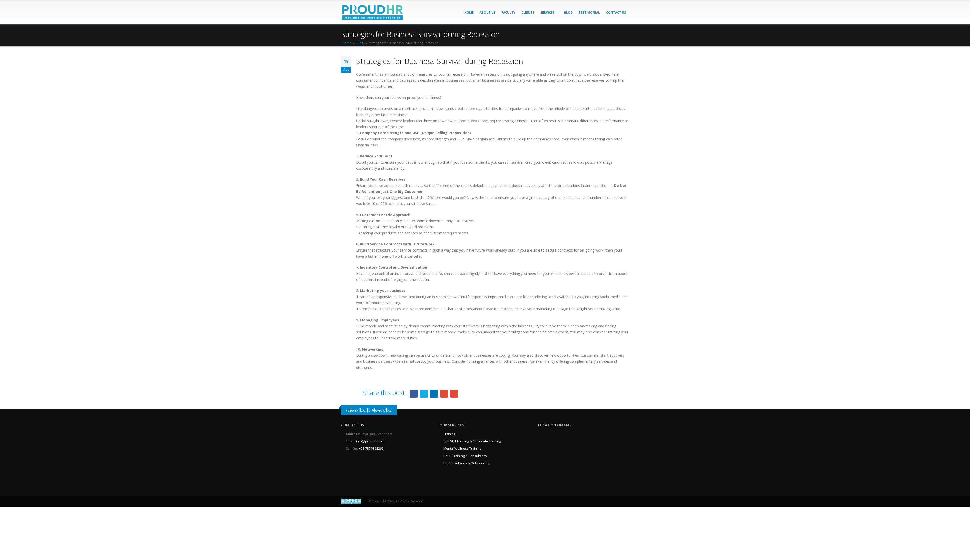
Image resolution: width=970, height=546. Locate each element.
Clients (527, 12)
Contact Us (616, 12)
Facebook (414, 394)
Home (469, 12)
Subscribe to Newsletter (369, 410)
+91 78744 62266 (371, 448)
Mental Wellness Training (462, 448)
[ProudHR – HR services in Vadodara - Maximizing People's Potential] (372, 12)
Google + (444, 394)
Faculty (508, 12)
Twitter (424, 394)
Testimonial (589, 12)
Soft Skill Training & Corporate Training (472, 441)
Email (454, 394)
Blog (568, 12)
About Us (487, 12)
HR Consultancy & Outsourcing (466, 463)
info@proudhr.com (370, 441)
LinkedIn (434, 394)
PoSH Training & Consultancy (465, 456)
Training (449, 434)
